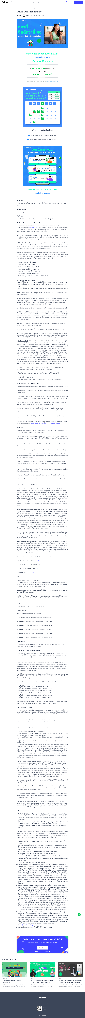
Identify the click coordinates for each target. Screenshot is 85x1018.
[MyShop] (5, 2)
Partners (44, 2)
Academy (31, 2)
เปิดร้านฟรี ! (78, 2)
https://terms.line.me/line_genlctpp (42, 553)
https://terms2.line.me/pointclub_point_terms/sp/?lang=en (46, 423)
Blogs (37, 2)
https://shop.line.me (34, 227)
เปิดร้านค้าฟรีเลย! (42, 948)
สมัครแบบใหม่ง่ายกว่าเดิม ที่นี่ (52, 81)
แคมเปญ (43, 15)
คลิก (45, 564)
